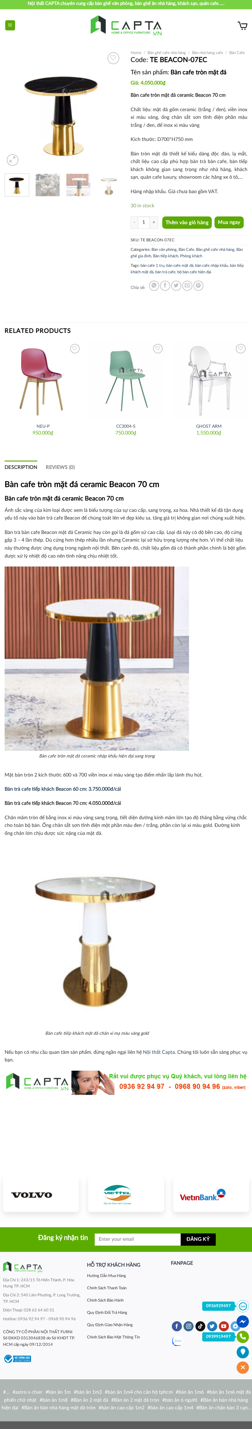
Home (136, 53)
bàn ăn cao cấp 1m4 (171, 1407)
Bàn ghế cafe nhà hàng (167, 53)
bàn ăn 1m (59, 1392)
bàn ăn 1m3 (89, 1392)
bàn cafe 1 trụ (152, 265)
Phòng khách (191, 256)
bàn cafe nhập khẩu (211, 265)
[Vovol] (41, 1194)
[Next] (111, 109)
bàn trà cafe (165, 272)
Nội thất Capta (159, 1052)
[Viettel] (126, 1194)
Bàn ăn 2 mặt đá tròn (136, 1400)
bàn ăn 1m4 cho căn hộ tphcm (140, 1392)
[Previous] (14, 109)
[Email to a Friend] (187, 286)
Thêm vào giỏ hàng (187, 222)
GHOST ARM (209, 426)
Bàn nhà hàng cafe (207, 53)
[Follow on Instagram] (188, 1326)
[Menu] (10, 25)
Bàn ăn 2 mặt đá (90, 1400)
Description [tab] (21, 467)
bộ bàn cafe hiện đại (194, 272)
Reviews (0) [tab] (60, 467)
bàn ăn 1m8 (55, 1400)
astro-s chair (28, 1392)
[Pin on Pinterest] (198, 286)
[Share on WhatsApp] (154, 286)
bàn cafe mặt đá (179, 265)
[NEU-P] (43, 380)
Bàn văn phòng (164, 249)
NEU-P (43, 426)
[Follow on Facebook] (177, 1326)
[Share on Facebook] (165, 286)
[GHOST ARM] (209, 380)
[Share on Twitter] (176, 286)
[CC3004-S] (126, 380)
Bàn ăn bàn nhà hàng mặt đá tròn (60, 1407)
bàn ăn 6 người (181, 1400)
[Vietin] (211, 1194)
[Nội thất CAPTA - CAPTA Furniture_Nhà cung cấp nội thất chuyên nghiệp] (126, 25)
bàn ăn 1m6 (191, 1392)
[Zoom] (13, 160)
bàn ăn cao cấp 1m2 (122, 1407)
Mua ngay (229, 222)
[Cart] (242, 25)
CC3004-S (126, 426)
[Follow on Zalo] (177, 1341)
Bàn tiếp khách (165, 256)
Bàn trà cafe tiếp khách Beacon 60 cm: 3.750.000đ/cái (63, 789)
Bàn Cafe (237, 53)
